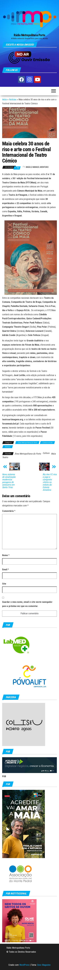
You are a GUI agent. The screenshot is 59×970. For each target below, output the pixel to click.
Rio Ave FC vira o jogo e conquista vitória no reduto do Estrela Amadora (50, 482)
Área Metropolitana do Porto (27, 443)
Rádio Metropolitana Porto (29, 35)
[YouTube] (37, 79)
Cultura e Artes (47, 443)
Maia (53, 453)
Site (4, 583)
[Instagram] (29, 79)
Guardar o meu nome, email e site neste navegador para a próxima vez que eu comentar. (27, 604)
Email (5, 569)
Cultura (46, 453)
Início (4, 99)
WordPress (24, 965)
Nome (5, 555)
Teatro (5, 457)
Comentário (8, 511)
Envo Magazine (44, 965)
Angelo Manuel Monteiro (37, 167)
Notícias (12, 99)
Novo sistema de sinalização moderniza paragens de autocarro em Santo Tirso (8, 481)
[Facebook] (21, 79)
